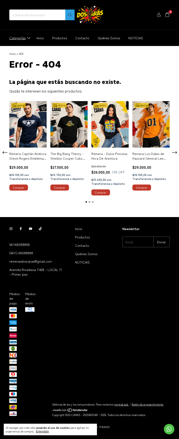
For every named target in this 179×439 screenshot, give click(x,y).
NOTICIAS (135, 38)
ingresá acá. (121, 404)
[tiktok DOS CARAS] (40, 228)
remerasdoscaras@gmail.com (30, 261)
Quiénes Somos (109, 38)
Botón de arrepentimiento (147, 404)
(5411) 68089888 (21, 253)
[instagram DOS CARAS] (11, 228)
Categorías (17, 38)
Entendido (42, 431)
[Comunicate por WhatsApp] (169, 429)
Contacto (82, 38)
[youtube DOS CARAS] (30, 228)
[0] (167, 15)
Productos (59, 38)
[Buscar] (70, 15)
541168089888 (19, 244)
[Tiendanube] (70, 411)
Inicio (40, 38)
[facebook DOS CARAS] (20, 228)
